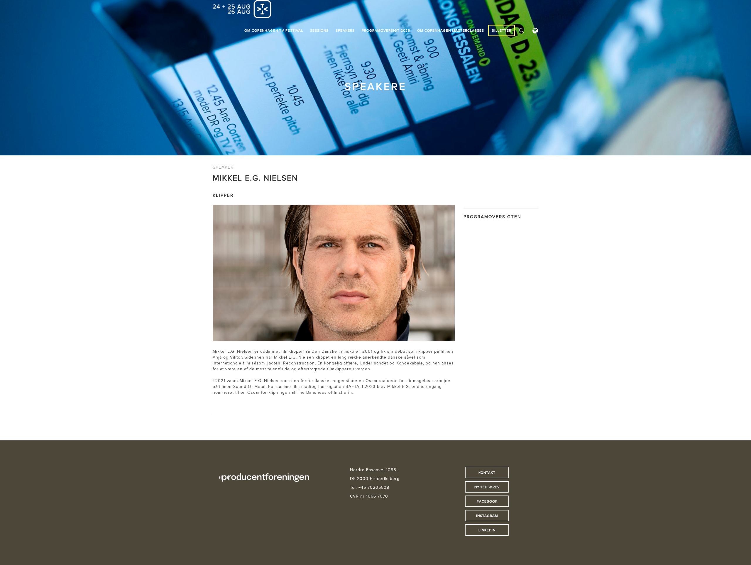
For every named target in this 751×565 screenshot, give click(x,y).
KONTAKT (486, 472)
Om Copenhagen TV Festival (273, 30)
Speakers (345, 30)
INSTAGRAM (487, 515)
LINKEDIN (486, 529)
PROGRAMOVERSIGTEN (492, 216)
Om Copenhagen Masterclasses (450, 30)
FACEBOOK (487, 501)
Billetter (501, 30)
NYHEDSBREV (487, 486)
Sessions (319, 30)
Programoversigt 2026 (386, 30)
